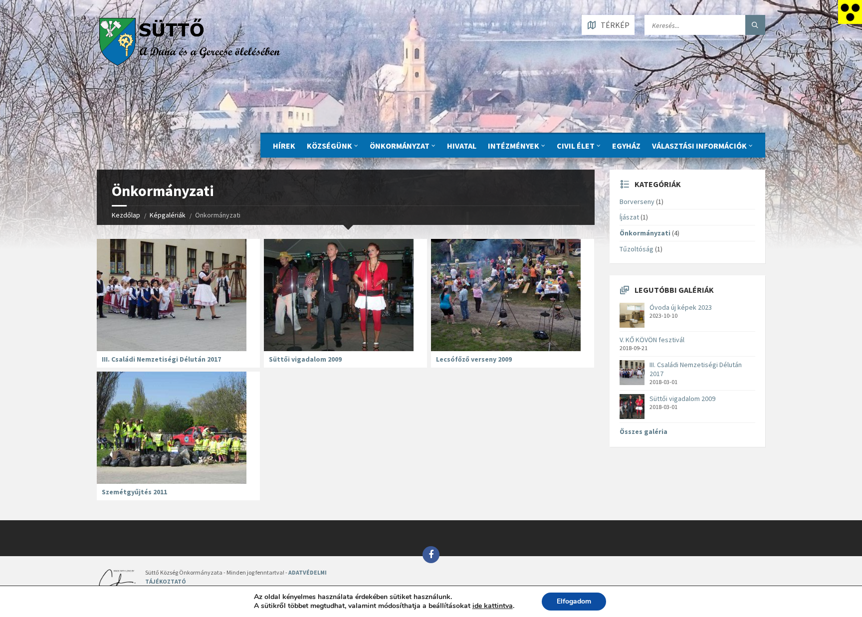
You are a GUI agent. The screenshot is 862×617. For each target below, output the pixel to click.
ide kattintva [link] (492, 606)
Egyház (626, 146)
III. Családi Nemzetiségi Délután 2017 (161, 359)
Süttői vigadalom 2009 (305, 359)
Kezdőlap (126, 214)
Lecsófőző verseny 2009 (474, 359)
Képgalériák (168, 214)
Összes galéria (643, 431)
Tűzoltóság (636, 248)
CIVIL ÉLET (576, 146)
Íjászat (629, 216)
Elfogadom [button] (574, 601)
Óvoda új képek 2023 (680, 307)
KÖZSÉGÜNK (329, 146)
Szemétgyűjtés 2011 (134, 491)
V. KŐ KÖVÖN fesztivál (652, 339)
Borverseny (637, 201)
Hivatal (461, 146)
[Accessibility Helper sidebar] (850, 12)
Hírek (284, 146)
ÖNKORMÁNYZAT (400, 146)
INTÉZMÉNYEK (513, 146)
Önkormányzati (645, 232)
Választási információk (699, 146)
